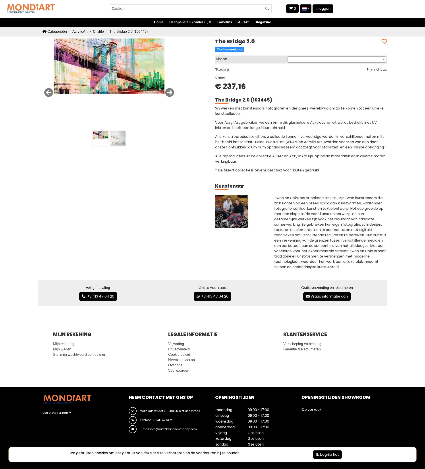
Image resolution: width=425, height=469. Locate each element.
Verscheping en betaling (302, 344)
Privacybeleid (179, 349)
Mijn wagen (62, 349)
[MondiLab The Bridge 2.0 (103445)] (109, 66)
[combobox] (337, 59)
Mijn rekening (63, 344)
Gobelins (224, 22)
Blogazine (263, 22)
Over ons (175, 365)
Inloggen (322, 8)
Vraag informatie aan (329, 296)
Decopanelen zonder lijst (190, 22)
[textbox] (337, 60)
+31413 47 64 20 (99, 296)
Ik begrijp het (327, 454)
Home (159, 22)
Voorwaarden (178, 370)
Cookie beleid (179, 354)
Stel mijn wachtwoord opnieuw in (79, 354)
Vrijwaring (176, 344)
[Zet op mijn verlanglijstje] (384, 41)
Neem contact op (181, 360)
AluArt (243, 22)
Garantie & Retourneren (302, 349)
